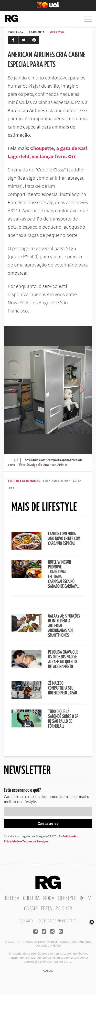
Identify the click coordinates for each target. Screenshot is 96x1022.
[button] (82, 390)
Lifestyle (57, 32)
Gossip (31, 908)
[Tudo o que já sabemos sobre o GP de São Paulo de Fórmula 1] (26, 726)
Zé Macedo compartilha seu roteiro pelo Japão (62, 688)
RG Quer (64, 908)
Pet (11, 488)
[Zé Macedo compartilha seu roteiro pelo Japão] (26, 697)
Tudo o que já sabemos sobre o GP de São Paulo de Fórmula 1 (63, 719)
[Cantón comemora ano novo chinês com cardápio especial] (26, 548)
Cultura (31, 898)
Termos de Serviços (35, 841)
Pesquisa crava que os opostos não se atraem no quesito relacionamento (63, 659)
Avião (77, 481)
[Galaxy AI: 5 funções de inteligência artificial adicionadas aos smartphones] (26, 630)
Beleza (12, 898)
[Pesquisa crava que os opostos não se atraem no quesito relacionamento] (26, 666)
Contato (26, 921)
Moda (49, 898)
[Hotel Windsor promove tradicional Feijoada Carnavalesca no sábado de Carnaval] (26, 576)
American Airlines (56, 481)
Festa (46, 908)
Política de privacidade (57, 921)
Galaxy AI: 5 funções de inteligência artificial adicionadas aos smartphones (64, 626)
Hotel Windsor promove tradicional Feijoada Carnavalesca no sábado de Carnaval (63, 574)
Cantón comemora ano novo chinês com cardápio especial (64, 539)
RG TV (85, 898)
